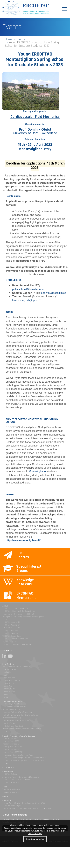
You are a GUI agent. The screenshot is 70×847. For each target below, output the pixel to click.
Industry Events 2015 (10, 744)
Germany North (8, 689)
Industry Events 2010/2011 (12, 752)
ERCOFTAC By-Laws (10, 630)
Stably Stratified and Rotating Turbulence (20, 715)
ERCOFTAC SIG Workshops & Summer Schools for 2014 (24, 760)
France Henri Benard (11, 680)
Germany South (8, 691)
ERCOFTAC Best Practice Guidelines (16, 780)
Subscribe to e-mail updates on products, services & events (26, 808)
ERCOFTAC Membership (11, 622)
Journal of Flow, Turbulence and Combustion (21, 777)
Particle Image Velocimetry (13, 726)
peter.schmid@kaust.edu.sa (28, 289)
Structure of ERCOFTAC (11, 627)
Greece (5, 694)
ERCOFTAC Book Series (11, 782)
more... (5, 697)
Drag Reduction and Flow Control (16, 720)
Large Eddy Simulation (12, 704)
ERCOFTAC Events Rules (11, 636)
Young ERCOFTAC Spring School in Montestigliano (23, 617)
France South (8, 683)
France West (7, 686)
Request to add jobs (10, 792)
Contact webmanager (11, 806)
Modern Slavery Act (10, 641)
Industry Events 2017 (10, 738)
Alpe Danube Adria (10, 669)
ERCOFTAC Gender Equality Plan (15, 639)
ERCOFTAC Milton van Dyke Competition (18, 611)
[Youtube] (11, 656)
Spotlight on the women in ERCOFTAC (18, 614)
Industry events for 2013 (12, 746)
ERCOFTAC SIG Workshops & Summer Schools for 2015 (24, 758)
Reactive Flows (8, 723)
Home (8, 39)
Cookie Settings (35, 833)
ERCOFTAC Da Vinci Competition (15, 608)
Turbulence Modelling (11, 718)
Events (20, 39)
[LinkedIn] (5, 656)
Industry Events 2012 (10, 749)
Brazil (4, 675)
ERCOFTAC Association (11, 625)
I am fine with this (35, 839)
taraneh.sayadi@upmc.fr (26, 300)
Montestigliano (37, 471)
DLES (4, 619)
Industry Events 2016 (10, 741)
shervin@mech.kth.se (53, 293)
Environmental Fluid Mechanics (15, 706)
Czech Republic (8, 678)
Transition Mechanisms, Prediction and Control (21, 729)
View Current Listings (11, 789)
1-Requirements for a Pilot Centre (16, 666)
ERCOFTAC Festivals (10, 633)
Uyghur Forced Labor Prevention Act (17, 644)
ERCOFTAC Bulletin (9, 774)
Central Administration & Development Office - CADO (23, 803)
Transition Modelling (11, 709)
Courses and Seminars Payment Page (17, 755)
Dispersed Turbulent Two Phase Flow (17, 712)
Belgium (5, 672)
